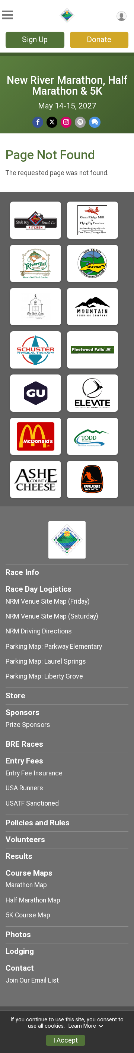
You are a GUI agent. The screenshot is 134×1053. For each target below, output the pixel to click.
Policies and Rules (38, 822)
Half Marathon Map (33, 900)
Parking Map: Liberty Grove (44, 676)
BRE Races (24, 744)
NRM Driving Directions (39, 631)
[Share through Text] (94, 122)
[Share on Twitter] (52, 122)
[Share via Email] (80, 122)
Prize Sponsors (28, 724)
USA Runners (24, 788)
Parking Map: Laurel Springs (46, 661)
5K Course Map (28, 915)
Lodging (20, 951)
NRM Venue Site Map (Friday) (48, 601)
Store (15, 695)
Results (19, 856)
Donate (99, 39)
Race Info (22, 572)
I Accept (65, 1040)
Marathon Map (26, 885)
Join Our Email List (32, 980)
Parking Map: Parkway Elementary (54, 646)
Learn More (82, 1026)
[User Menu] (122, 16)
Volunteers (25, 839)
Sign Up (35, 39)
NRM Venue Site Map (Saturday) (52, 616)
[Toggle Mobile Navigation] (7, 15)
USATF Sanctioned (32, 803)
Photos (18, 934)
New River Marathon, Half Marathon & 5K (67, 85)
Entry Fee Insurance (34, 773)
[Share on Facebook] (37, 122)
